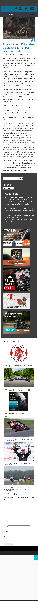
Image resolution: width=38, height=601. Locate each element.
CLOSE (35, 558)
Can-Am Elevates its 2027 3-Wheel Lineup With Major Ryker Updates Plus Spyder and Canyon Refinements (19, 204)
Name (6, 527)
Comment (7, 503)
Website (6, 536)
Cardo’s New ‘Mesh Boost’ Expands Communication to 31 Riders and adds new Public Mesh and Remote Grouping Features (20, 210)
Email (6, 531)
